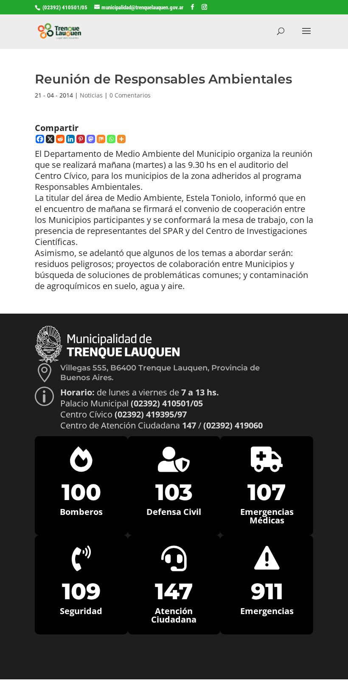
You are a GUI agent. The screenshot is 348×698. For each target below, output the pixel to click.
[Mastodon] (91, 139)
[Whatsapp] (111, 139)
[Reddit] (60, 139)
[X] (50, 139)
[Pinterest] (80, 139)
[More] (121, 139)
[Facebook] (40, 139)
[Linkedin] (70, 139)
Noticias (91, 95)
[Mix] (101, 139)
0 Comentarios (130, 95)
